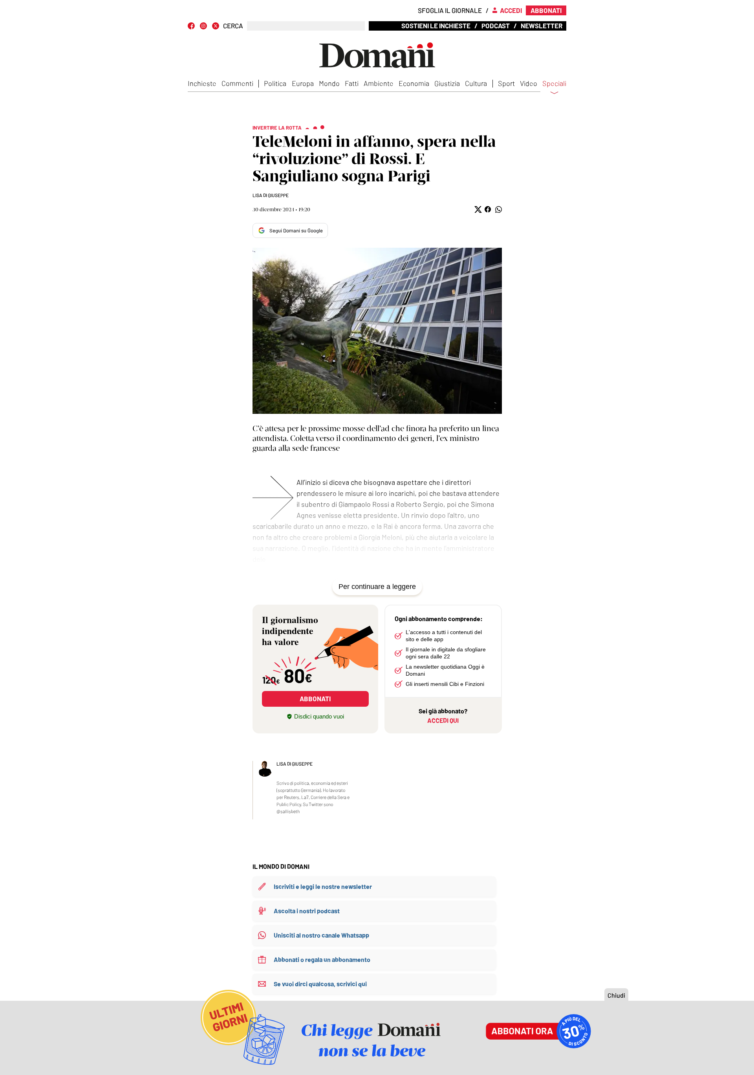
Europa (303, 83)
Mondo (329, 83)
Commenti (237, 83)
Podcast (495, 25)
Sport (506, 83)
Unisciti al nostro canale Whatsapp (321, 935)
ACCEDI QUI (443, 720)
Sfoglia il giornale (450, 10)
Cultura (476, 83)
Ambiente (378, 83)
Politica (275, 83)
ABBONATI (315, 698)
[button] (477, 209)
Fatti (352, 83)
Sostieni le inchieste (435, 25)
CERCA (233, 25)
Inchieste (202, 83)
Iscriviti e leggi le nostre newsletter (323, 886)
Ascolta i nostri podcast (307, 910)
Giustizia (447, 83)
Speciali (554, 84)
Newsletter (541, 25)
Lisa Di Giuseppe (271, 195)
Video (528, 83)
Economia (414, 83)
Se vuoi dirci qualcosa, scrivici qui (320, 983)
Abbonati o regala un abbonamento (322, 959)
